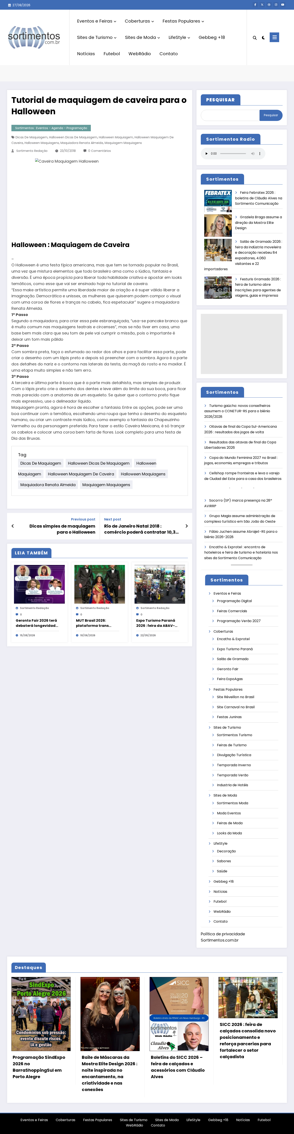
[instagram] (276, 4)
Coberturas (137, 21)
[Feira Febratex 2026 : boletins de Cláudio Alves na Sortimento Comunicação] (218, 201)
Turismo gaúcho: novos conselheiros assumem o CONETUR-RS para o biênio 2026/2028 (237, 411)
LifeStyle (177, 37)
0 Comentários (99, 151)
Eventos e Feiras (94, 21)
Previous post (83, 519)
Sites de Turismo (95, 37)
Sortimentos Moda (232, 803)
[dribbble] (269, 4)
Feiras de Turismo (232, 745)
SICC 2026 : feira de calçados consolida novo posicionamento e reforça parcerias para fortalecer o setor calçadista (248, 1040)
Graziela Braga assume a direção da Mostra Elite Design (258, 222)
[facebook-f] (255, 4)
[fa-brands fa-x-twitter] (262, 4)
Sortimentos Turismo (234, 735)
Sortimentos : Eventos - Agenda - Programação (51, 128)
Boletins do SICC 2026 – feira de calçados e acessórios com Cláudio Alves (178, 1067)
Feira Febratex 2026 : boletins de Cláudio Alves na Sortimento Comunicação (258, 198)
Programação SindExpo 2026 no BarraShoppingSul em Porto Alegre (39, 1067)
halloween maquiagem (116, 137)
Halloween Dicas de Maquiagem (73, 137)
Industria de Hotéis (232, 785)
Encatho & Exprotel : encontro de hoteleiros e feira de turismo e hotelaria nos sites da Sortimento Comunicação (241, 552)
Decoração (226, 851)
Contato (168, 54)
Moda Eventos (229, 813)
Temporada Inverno (234, 765)
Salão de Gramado (233, 658)
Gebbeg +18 (212, 37)
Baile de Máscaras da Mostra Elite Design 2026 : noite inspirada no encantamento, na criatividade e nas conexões (109, 1073)
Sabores (224, 861)
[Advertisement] (242, 344)
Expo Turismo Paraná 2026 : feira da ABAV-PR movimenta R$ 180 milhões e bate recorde (157, 623)
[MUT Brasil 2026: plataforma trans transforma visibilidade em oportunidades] (99, 584)
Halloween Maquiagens (42, 143)
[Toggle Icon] (274, 37)
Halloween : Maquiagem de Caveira (70, 244)
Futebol (112, 54)
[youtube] (282, 4)
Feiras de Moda (230, 823)
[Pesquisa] (254, 37)
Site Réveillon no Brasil (235, 696)
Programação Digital (234, 600)
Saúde (222, 871)
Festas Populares (181, 21)
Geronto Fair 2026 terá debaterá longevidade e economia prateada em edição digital (37, 623)
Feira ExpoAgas (230, 678)
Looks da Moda (229, 833)
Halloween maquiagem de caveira (81, 474)
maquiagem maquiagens (123, 143)
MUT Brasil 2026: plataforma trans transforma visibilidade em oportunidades (92, 623)
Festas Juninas (229, 716)
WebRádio (139, 54)
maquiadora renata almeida (81, 143)
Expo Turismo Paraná (235, 649)
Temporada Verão (232, 775)
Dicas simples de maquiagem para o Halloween (62, 529)
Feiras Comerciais (232, 611)
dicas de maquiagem (31, 137)
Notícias (86, 54)
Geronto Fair (227, 669)
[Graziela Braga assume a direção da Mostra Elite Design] (218, 225)
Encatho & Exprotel (233, 638)
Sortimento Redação (32, 151)
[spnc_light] (263, 37)
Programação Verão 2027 (239, 620)
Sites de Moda (140, 37)
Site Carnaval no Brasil (236, 707)
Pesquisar (271, 115)
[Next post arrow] (186, 526)
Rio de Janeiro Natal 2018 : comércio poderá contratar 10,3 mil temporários (139, 529)
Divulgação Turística (234, 754)
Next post (112, 519)
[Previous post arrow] (12, 526)
